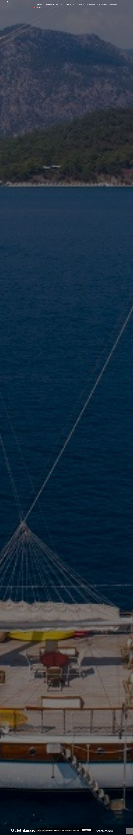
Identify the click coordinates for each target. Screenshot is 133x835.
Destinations (69, 5)
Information (102, 5)
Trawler (59, 5)
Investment (91, 5)
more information (74, 830)
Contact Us (113, 5)
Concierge (80, 5)
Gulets (39, 5)
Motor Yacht (49, 5)
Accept (87, 830)
